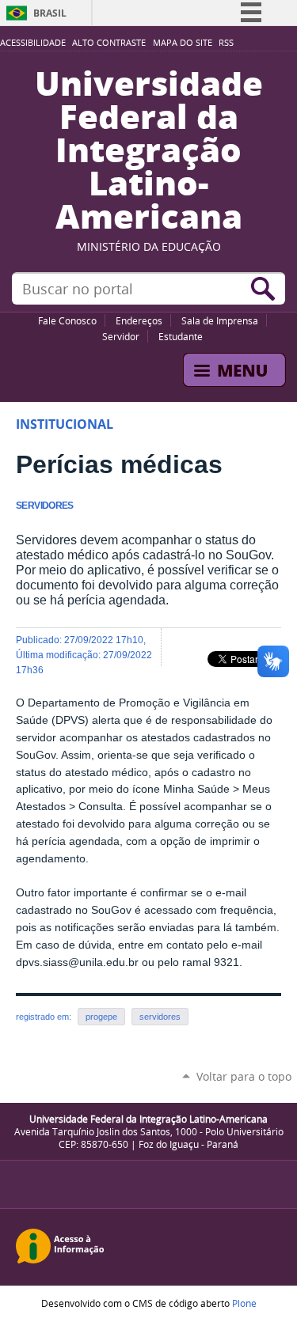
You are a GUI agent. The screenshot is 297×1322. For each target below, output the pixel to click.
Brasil (50, 13)
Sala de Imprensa (219, 320)
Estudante (180, 336)
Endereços (139, 320)
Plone (244, 1303)
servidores (160, 1016)
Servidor (120, 336)
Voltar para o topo (243, 1076)
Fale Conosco (67, 320)
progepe (101, 1016)
